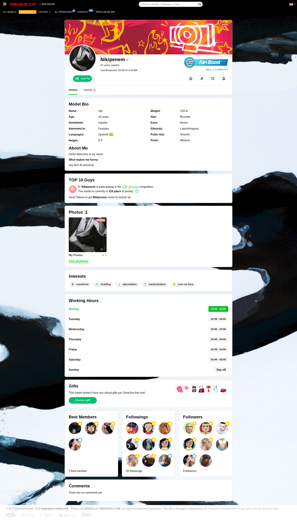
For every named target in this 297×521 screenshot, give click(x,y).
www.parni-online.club (54, 508)
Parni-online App (105, 12)
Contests (82, 12)
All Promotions (63, 12)
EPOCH (89, 508)
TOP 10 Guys (130, 186)
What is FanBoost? (217, 69)
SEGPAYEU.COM (110, 508)
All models (9, 12)
